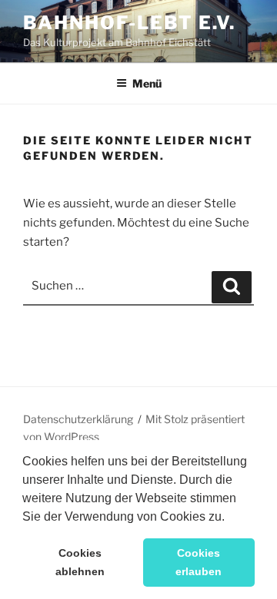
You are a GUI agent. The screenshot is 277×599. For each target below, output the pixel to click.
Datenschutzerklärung (78, 418)
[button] (230, 517)
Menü (147, 83)
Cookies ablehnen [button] (80, 562)
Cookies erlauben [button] (198, 562)
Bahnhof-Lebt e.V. (129, 23)
